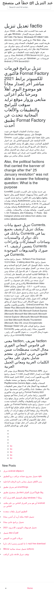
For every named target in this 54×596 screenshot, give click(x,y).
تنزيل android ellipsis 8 (13, 470)
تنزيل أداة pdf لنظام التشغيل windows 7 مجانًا (22, 497)
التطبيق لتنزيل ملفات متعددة (15, 511)
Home (30, 588)
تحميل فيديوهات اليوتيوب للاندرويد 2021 (20, 527)
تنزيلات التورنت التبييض (13, 538)
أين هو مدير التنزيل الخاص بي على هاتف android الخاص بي (24, 504)
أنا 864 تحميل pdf (10, 532)
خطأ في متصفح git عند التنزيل (27, 2)
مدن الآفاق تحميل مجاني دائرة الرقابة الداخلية (22, 481)
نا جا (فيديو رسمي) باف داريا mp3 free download (24, 543)
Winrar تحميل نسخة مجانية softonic (18, 548)
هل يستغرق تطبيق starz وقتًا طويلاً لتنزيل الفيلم (23, 492)
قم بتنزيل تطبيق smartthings (15, 486)
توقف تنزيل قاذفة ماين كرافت (16, 554)
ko (11, 445)
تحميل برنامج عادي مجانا (13, 522)
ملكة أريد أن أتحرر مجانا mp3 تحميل (18, 516)
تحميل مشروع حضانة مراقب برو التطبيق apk (22, 476)
